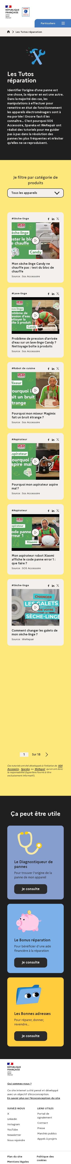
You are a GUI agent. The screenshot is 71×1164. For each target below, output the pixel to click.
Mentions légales (18, 1161)
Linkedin (12, 1119)
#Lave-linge (19, 293)
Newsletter (14, 1135)
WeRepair (40, 769)
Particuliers (48, 24)
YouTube (12, 1129)
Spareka (25, 769)
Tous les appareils (24, 193)
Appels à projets (47, 1138)
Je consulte (31, 889)
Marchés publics (47, 1133)
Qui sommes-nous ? (19, 1083)
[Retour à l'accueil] (25, 11)
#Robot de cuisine (23, 368)
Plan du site (14, 1156)
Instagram (13, 1124)
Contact (42, 1122)
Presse (41, 1128)
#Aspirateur (19, 439)
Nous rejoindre (16, 1140)
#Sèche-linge (20, 218)
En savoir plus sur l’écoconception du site (33, 1098)
